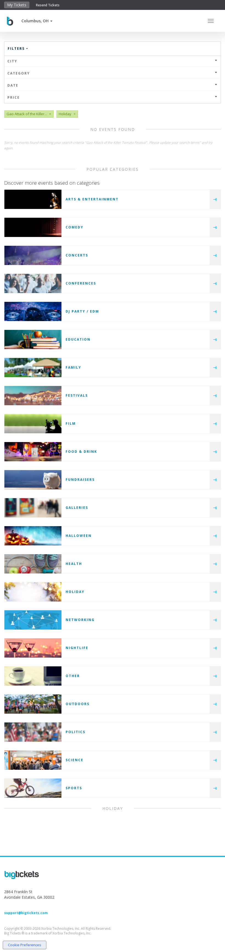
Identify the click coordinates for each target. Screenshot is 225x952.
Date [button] (12, 85)
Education (78, 339)
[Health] (32, 563)
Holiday (75, 591)
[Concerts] (32, 255)
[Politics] (32, 732)
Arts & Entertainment (92, 199)
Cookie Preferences (24, 944)
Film (71, 423)
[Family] (32, 367)
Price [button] (13, 97)
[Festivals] (32, 395)
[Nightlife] (32, 648)
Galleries (77, 507)
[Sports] (32, 788)
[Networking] (32, 620)
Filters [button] (17, 48)
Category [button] (18, 73)
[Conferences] (32, 283)
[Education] (32, 339)
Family (73, 367)
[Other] (32, 676)
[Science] (32, 760)
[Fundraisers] (32, 479)
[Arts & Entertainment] (32, 199)
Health (74, 563)
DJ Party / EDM (82, 311)
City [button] (12, 61)
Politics (75, 732)
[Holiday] (32, 591)
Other (73, 676)
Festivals (77, 395)
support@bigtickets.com (26, 912)
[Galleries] (32, 507)
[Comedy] (32, 227)
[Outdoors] (32, 704)
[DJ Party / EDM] (32, 311)
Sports (74, 788)
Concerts (77, 255)
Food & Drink (81, 451)
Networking (80, 619)
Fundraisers (80, 479)
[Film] (32, 423)
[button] (36, 20)
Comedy (74, 227)
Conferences (81, 283)
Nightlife (77, 647)
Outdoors (77, 704)
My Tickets (16, 4)
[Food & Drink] (32, 451)
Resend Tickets (48, 5)
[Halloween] (32, 535)
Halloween (79, 535)
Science (74, 760)
